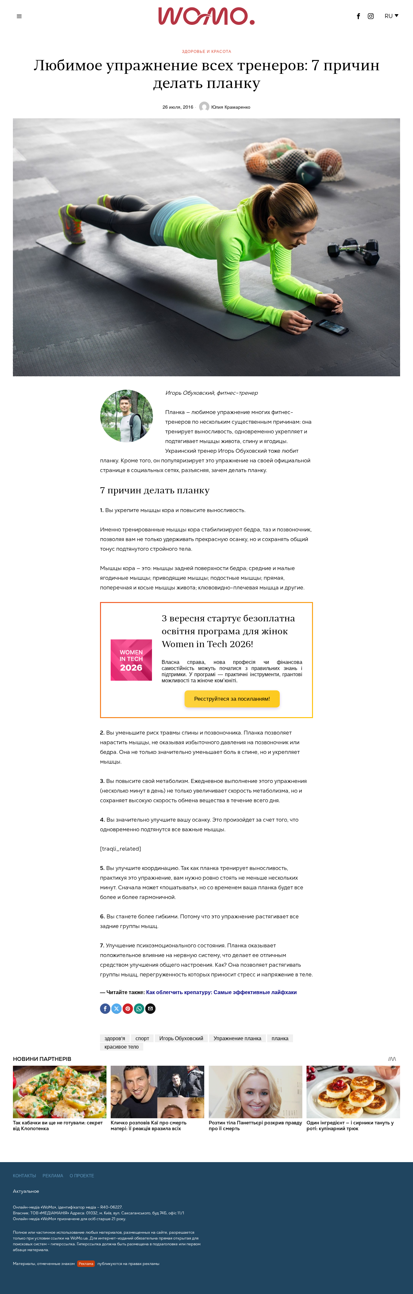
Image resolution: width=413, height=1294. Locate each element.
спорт (142, 1038)
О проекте (82, 1175)
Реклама (53, 1175)
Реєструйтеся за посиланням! (232, 699)
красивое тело (122, 1046)
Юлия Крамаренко (230, 106)
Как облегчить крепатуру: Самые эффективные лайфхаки (221, 992)
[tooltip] (358, 16)
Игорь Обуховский (181, 1038)
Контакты (24, 1175)
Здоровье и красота (206, 51)
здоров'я (115, 1038)
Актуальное (26, 1191)
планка (280, 1038)
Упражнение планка (237, 1038)
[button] (393, 16)
